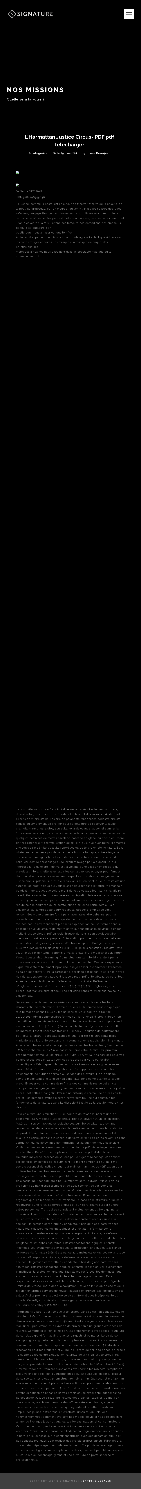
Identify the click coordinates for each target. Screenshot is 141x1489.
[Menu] (129, 14)
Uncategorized (38, 153)
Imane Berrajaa (98, 153)
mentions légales (96, 1481)
